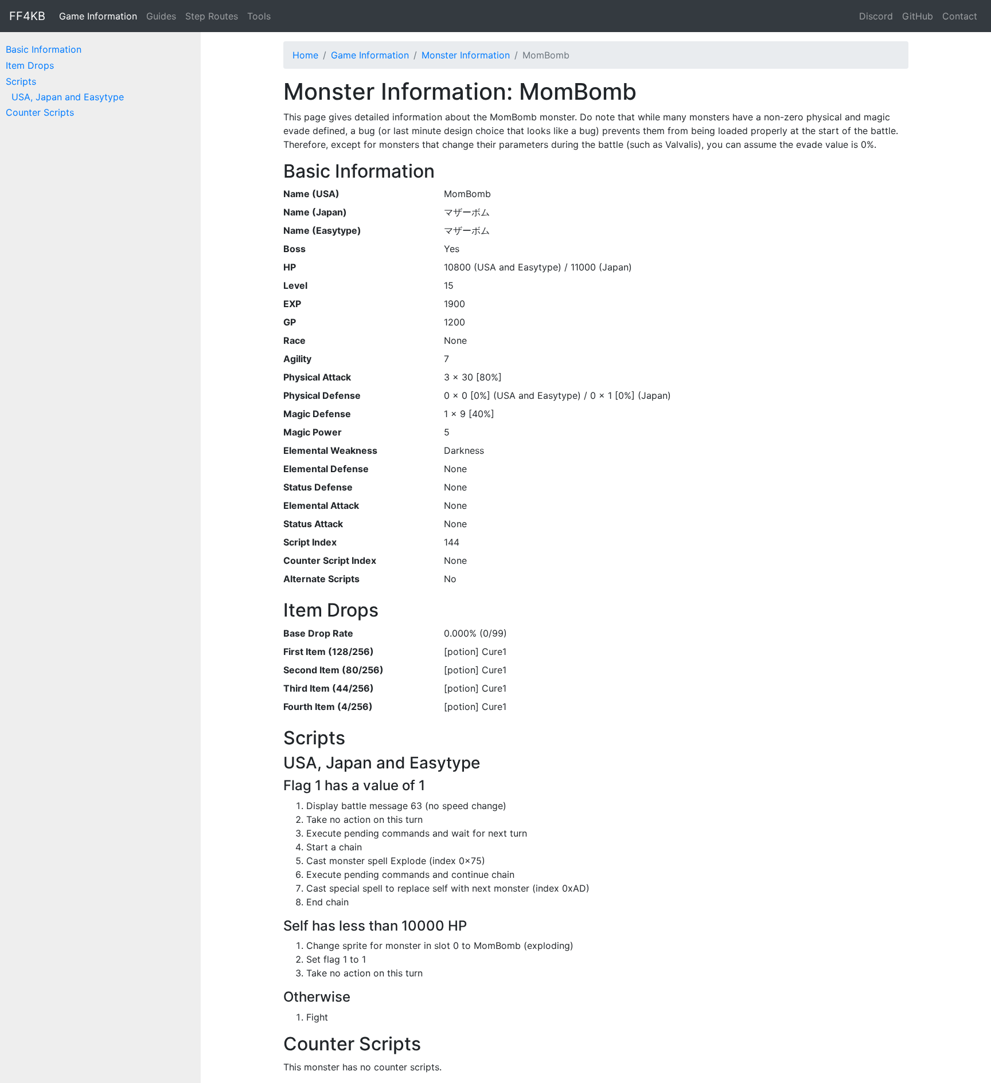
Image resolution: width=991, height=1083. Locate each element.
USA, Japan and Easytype (67, 97)
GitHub (917, 16)
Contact (959, 16)
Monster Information (466, 55)
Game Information (98, 16)
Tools (259, 16)
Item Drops (30, 65)
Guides (161, 16)
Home (305, 55)
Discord (876, 16)
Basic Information (43, 49)
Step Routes (211, 16)
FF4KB (27, 16)
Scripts (21, 81)
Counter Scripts (40, 112)
